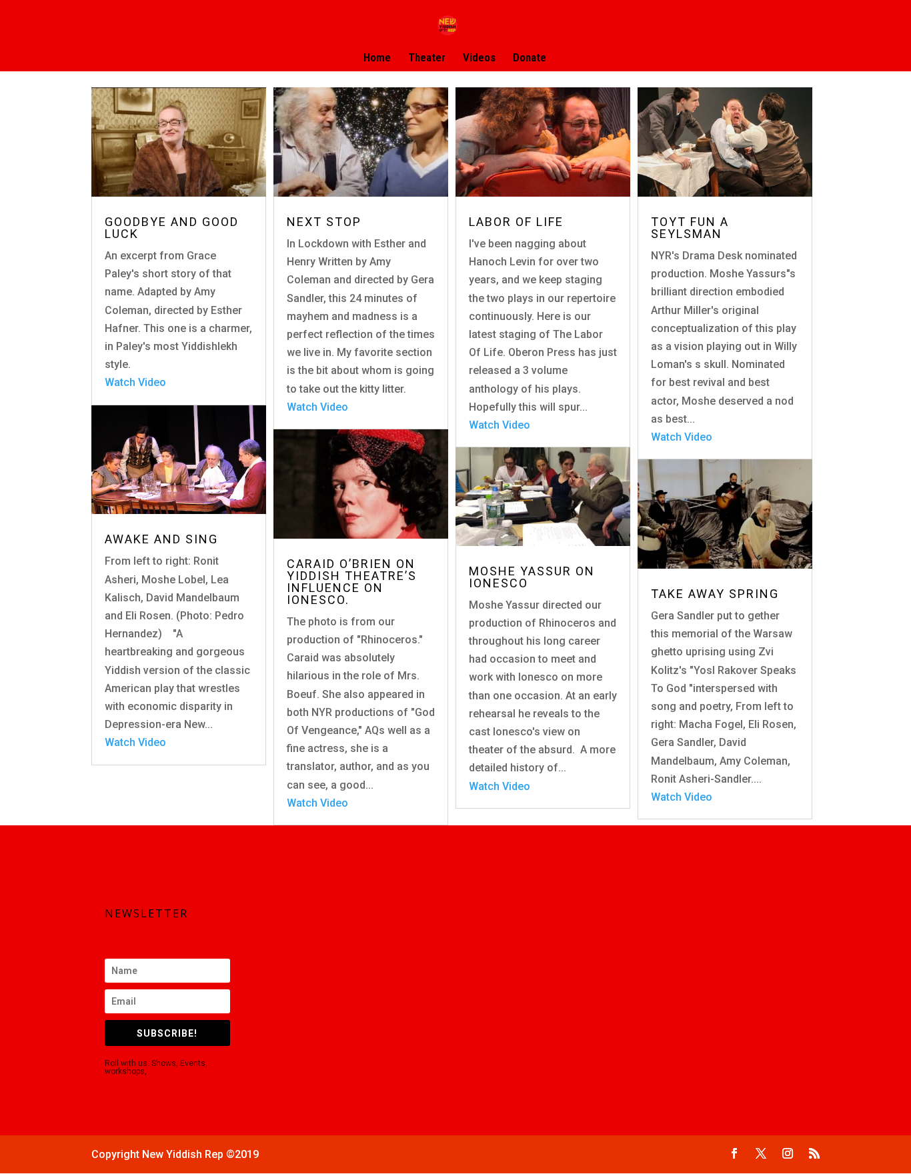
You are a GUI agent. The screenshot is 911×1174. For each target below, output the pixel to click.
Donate (529, 58)
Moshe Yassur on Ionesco (532, 577)
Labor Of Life (516, 222)
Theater (426, 58)
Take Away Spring (715, 594)
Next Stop (324, 222)
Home (377, 58)
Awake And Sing (161, 539)
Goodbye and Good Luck (172, 228)
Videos (479, 58)
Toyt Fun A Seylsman (690, 228)
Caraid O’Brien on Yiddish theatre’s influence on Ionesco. (352, 582)
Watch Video (135, 382)
